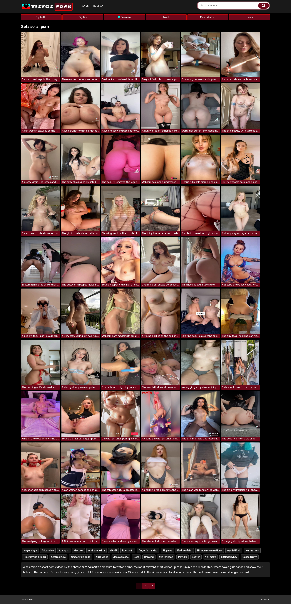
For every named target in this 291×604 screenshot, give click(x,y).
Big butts (41, 17)
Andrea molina (96, 550)
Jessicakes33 (121, 557)
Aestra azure (58, 557)
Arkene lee (48, 550)
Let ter (196, 557)
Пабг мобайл (184, 550)
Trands (84, 5)
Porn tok (27, 599)
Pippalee (167, 550)
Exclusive (125, 17)
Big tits (83, 17)
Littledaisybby (229, 557)
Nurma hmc (252, 550)
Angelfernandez (148, 550)
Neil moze (210, 557)
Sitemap (265, 599)
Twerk (166, 17)
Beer (136, 557)
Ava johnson (166, 557)
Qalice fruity (249, 557)
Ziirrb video (101, 557)
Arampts (64, 550)
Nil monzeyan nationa (209, 550)
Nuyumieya (30, 550)
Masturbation (207, 17)
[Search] (263, 6)
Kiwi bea (78, 550)
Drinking (149, 557)
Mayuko (182, 557)
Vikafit (113, 550)
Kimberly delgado (80, 557)
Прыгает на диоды (35, 557)
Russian (98, 5)
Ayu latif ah (234, 550)
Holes (249, 17)
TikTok (51, 6)
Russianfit (128, 550)
